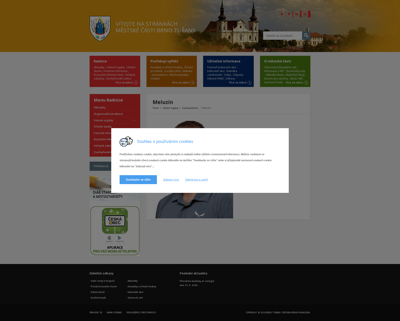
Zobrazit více (171, 179)
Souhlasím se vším (138, 179)
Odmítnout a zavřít (196, 179)
